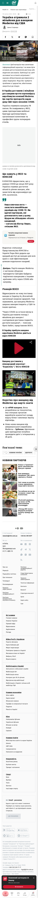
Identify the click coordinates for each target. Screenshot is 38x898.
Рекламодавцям (8, 584)
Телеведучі (6, 581)
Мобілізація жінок (12, 674)
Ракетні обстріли (12, 642)
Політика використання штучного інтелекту (9, 599)
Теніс (8, 783)
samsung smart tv (23, 835)
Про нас (5, 567)
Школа (8, 743)
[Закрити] (33, 878)
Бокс (7, 777)
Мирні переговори (12, 648)
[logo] (13, 3)
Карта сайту (24, 600)
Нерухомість (11, 759)
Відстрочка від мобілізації (15, 680)
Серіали (9, 731)
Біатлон (8, 785)
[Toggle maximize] (33, 372)
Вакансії (23, 590)
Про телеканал (7, 577)
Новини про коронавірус (18, 9)
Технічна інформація (27, 583)
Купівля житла (11, 764)
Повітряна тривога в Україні (16, 650)
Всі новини (10, 615)
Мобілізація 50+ (11, 672)
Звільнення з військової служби (17, 669)
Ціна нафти (10, 695)
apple (23, 830)
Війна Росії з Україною (15, 639)
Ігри (22, 603)
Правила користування (7, 588)
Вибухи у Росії (11, 656)
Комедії (8, 728)
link (21, 544)
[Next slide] (32, 380)
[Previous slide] (6, 380)
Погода (8, 632)
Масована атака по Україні (15, 653)
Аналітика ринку (11, 761)
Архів (22, 596)
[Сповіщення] (35, 3)
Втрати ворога (11, 659)
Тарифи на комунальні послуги (17, 704)
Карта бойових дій (12, 645)
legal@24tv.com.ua (27, 869)
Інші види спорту (12, 788)
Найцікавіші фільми (13, 719)
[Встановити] (19, 882)
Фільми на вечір (11, 725)
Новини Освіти (12, 738)
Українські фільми (12, 722)
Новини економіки (13, 692)
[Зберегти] (32, 37)
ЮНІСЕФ (14, 31)
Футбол (8, 780)
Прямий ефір (10, 623)
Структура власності (27, 593)
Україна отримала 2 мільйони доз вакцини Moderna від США (32, 9)
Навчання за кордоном (14, 752)
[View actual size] (27, 372)
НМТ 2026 (9, 746)
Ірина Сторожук (12, 27)
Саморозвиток (11, 749)
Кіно (8, 716)
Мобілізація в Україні (15, 666)
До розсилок (13, 816)
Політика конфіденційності (8, 593)
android (9, 830)
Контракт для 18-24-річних (15, 677)
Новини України (11, 621)
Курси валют (10, 698)
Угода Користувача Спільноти (27, 574)
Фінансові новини (12, 701)
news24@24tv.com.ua (10, 536)
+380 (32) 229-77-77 (15, 867)
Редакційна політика (9, 574)
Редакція (5, 570)
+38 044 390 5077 (26, 536)
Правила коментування (25, 578)
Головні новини (11, 618)
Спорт (8, 774)
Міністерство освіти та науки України (19, 740)
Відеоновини (10, 626)
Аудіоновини (10, 629)
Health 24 (5, 9)
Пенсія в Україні (11, 709)
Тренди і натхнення (13, 767)
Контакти (23, 586)
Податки (9, 707)
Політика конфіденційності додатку (26, 568)
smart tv (9, 835)
